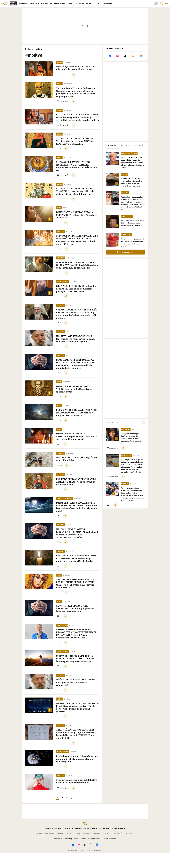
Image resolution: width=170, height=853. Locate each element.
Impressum (58, 839)
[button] (62, 75)
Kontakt (76, 839)
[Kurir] (39, 833)
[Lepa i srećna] (86, 833)
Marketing (68, 839)
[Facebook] (110, 56)
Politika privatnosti (94, 839)
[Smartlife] (96, 833)
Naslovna (29, 49)
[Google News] (141, 56)
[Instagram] (117, 56)
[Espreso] (60, 833)
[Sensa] (106, 833)
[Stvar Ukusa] (129, 833)
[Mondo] (49, 833)
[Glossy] (77, 833)
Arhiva (83, 839)
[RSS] (133, 56)
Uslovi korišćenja (109, 839)
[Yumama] (117, 833)
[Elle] (68, 833)
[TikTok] (125, 56)
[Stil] (5, 3)
